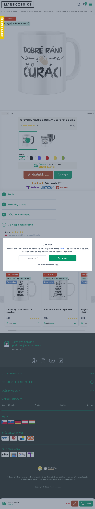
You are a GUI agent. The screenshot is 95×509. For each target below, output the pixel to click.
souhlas (63, 248)
